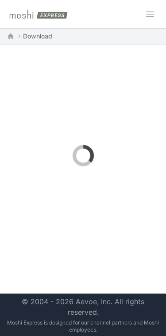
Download (37, 36)
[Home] (10, 36)
